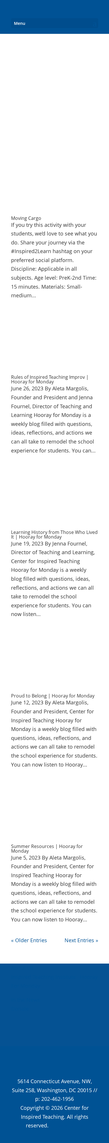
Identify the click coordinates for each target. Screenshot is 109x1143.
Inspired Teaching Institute (43, 976)
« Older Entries (29, 940)
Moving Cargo (26, 218)
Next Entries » (81, 940)
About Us (22, 967)
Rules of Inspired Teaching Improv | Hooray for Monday (50, 379)
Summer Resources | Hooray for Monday (47, 848)
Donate (20, 1008)
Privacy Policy (66, 1125)
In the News (25, 999)
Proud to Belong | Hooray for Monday (52, 696)
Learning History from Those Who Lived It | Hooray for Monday (54, 534)
